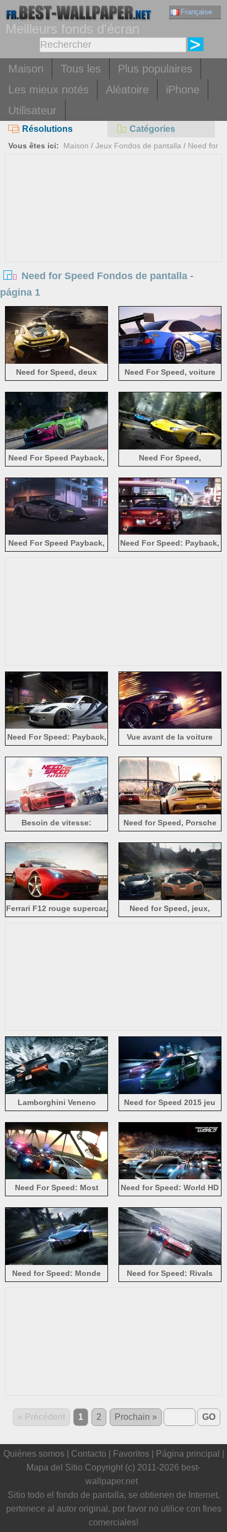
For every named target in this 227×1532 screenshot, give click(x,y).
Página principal (188, 1453)
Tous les (81, 69)
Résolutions (47, 129)
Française (196, 12)
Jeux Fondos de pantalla (138, 145)
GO (208, 1417)
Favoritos (131, 1453)
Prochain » (136, 1417)
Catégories (152, 129)
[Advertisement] (113, 237)
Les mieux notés (48, 90)
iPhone (182, 90)
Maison (26, 69)
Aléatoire (127, 90)
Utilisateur (32, 110)
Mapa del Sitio (54, 1467)
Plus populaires (155, 69)
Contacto (88, 1453)
